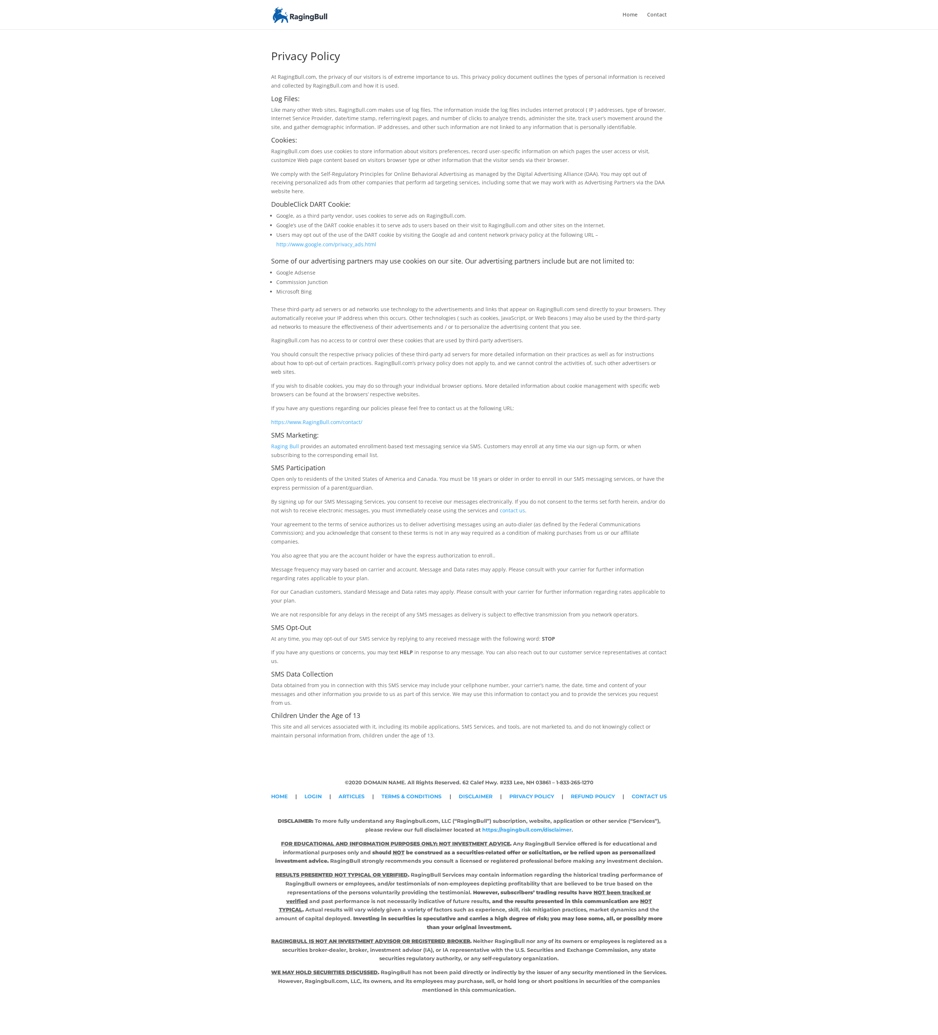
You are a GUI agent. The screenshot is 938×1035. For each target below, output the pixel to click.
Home (630, 15)
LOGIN (313, 796)
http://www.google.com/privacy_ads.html (326, 244)
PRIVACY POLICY (531, 796)
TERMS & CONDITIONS (411, 796)
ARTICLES (352, 796)
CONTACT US (649, 796)
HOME (279, 796)
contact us (512, 510)
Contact (657, 15)
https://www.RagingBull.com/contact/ (316, 422)
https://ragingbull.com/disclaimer (527, 829)
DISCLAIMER (475, 796)
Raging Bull (285, 446)
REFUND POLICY (593, 796)
